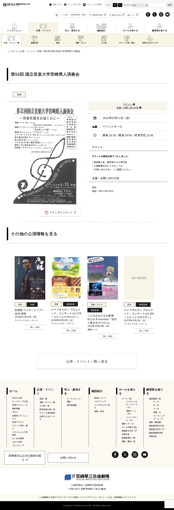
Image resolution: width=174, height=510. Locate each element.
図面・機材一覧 (128, 441)
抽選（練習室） (156, 422)
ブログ (15, 412)
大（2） (156, 401)
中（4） (156, 405)
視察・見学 (99, 411)
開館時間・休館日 (80, 15)
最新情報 (16, 408)
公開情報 (45, 497)
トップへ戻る (63, 15)
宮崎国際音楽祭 (97, 15)
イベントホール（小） (132, 418)
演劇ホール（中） (131, 412)
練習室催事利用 (156, 432)
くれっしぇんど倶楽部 (94, 4)
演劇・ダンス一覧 (47, 402)
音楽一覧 (43, 398)
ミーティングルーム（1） (159, 417)
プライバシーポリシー (97, 497)
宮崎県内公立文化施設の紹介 (24, 458)
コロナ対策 (17, 441)
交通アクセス (57, 4)
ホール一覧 (126, 398)
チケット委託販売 (47, 412)
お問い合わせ (68, 458)
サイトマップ (129, 497)
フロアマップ (100, 401)
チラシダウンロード (61, 212)
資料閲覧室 (72, 405)
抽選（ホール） (128, 423)
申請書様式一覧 (128, 437)
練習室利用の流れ (157, 425)
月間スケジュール (20, 405)
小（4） (156, 408)
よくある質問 (18, 438)
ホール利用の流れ (129, 427)
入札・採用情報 (115, 497)
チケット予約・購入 (74, 4)
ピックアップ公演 (20, 401)
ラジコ (132, 15)
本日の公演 (17, 397)
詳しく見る (35, 327)
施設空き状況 (116, 15)
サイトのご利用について (74, 497)
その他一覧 (44, 405)
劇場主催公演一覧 (47, 409)
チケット (127, 104)
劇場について (100, 397)
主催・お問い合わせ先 (127, 107)
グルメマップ (18, 445)
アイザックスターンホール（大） (132, 404)
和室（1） (157, 412)
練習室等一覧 (155, 398)
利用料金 (125, 434)
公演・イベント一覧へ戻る (87, 361)
